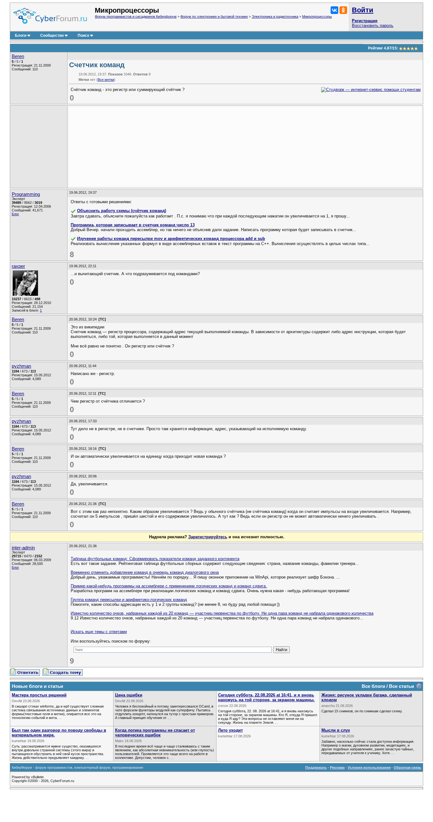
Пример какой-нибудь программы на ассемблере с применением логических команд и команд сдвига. (169, 586)
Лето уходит (230, 730)
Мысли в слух (335, 730)
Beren (18, 56)
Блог (15, 214)
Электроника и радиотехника (275, 16)
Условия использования (369, 767)
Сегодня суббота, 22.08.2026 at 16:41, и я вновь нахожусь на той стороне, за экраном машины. (266, 697)
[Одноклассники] (343, 10)
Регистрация (365, 20)
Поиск (83, 35)
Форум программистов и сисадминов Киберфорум (136, 16)
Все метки (106, 79)
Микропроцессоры (317, 16)
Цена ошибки (128, 695)
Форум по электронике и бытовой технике (214, 16)
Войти (362, 10)
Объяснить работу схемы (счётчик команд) (121, 210)
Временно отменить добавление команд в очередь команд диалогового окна (145, 572)
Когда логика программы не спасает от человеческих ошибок (155, 732)
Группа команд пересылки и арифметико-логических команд (129, 599)
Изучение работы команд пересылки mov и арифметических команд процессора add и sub (171, 238)
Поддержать (316, 767)
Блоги (20, 35)
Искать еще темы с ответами (99, 631)
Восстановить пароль (372, 25)
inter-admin (23, 547)
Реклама (337, 767)
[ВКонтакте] (334, 10)
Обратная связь (407, 767)
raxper (18, 266)
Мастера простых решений (39, 695)
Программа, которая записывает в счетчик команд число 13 (133, 225)
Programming (26, 194)
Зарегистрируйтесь (207, 536)
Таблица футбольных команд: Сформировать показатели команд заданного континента (155, 558)
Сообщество (52, 35)
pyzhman (21, 366)
